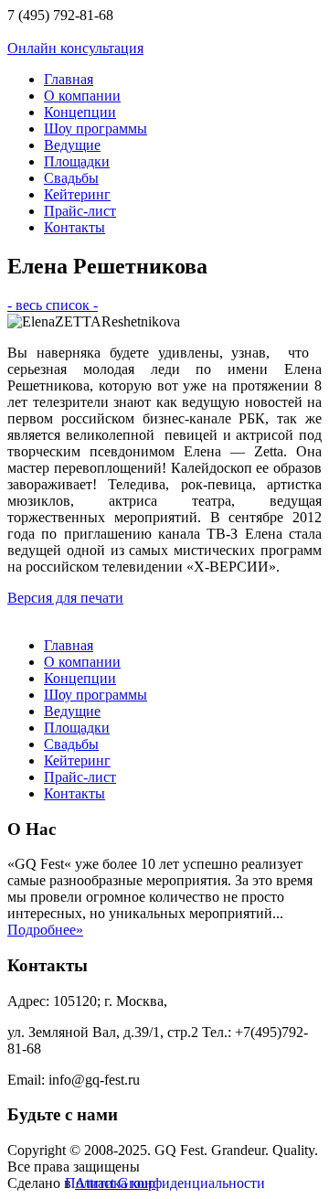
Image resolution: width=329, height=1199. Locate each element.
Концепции (80, 112)
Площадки (77, 161)
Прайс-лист (80, 211)
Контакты (74, 227)
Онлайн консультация (75, 48)
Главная (68, 79)
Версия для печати (65, 597)
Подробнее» (45, 929)
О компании (82, 95)
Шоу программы (95, 128)
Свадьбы (71, 178)
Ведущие (72, 145)
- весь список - (52, 305)
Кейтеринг (77, 194)
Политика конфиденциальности (165, 1183)
